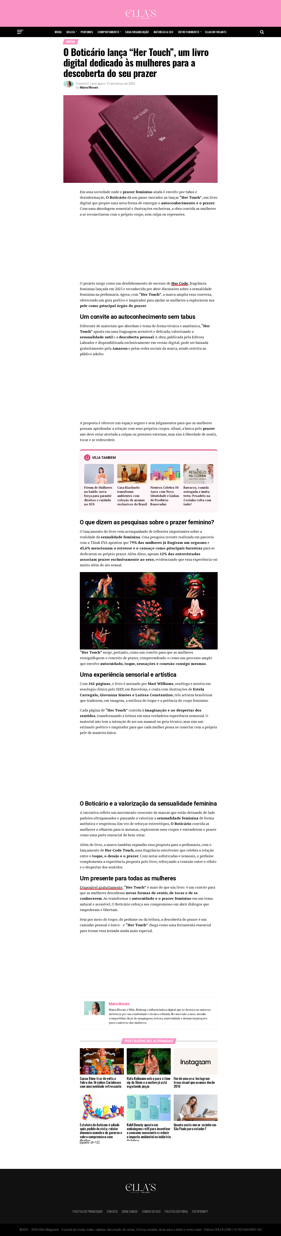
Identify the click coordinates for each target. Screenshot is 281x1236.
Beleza (70, 32)
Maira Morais (89, 87)
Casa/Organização (137, 32)
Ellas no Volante (215, 32)
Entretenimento (188, 32)
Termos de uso (151, 1211)
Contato (112, 1211)
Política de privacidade (88, 1211)
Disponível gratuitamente (101, 887)
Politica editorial (176, 1211)
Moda (58, 32)
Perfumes (87, 32)
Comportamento (108, 32)
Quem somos (130, 1211)
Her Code (179, 283)
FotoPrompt (200, 1211)
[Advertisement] (149, 250)
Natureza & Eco (163, 32)
